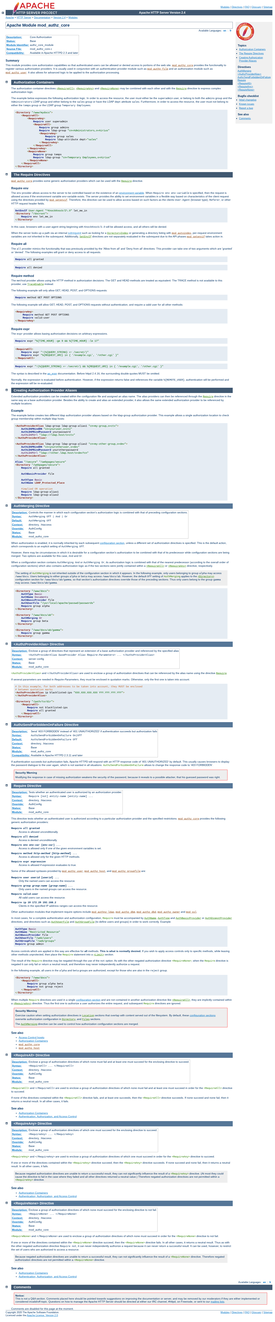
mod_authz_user (16, 72)
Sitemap (267, 7)
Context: (17, 524)
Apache (10, 17)
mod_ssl (191, 911)
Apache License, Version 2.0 (42, 1315)
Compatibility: (15, 52)
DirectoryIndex (117, 233)
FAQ (247, 7)
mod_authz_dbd (146, 911)
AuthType (164, 918)
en (225, 30)
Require (242, 80)
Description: (14, 37)
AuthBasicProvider (188, 918)
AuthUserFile (60, 921)
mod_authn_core (29, 1044)
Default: (17, 520)
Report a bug (246, 108)
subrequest (74, 232)
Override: (18, 528)
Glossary (256, 7)
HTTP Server (24, 17)
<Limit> (99, 954)
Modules (225, 7)
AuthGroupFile (84, 921)
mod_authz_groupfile (126, 871)
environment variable (131, 192)
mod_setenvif (58, 199)
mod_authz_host (94, 871)
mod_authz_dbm (125, 911)
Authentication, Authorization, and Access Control (48, 1116)
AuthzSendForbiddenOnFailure (254, 77)
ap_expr (52, 373)
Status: (11, 41)
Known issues (246, 104)
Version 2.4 (59, 17)
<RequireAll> (245, 83)
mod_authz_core (182, 65)
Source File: (14, 48)
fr (230, 30)
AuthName (150, 918)
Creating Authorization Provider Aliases (251, 59)
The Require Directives (251, 53)
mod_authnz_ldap (103, 911)
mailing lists (217, 1301)
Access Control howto (31, 1037)
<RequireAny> (245, 86)
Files (86, 1019)
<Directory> (206, 576)
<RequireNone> (246, 89)
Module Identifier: (17, 44)
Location (88, 1015)
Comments (245, 118)
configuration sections (203, 1015)
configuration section (112, 542)
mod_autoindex (181, 233)
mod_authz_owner (169, 911)
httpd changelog (247, 99)
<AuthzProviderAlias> (249, 74)
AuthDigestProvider (218, 918)
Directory (68, 1019)
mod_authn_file (157, 68)
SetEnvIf (85, 236)
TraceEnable (35, 284)
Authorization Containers (252, 49)
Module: (17, 536)
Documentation (42, 17)
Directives (237, 7)
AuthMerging (244, 70)
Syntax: (17, 516)
